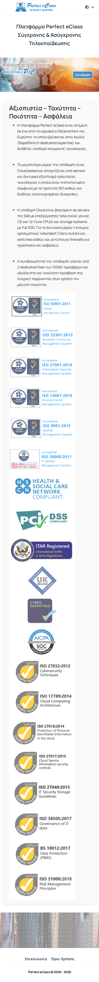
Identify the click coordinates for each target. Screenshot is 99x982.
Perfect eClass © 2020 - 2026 (49, 972)
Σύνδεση (82, 74)
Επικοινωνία (36, 958)
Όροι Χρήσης (62, 958)
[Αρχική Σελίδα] (31, 7)
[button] (89, 7)
